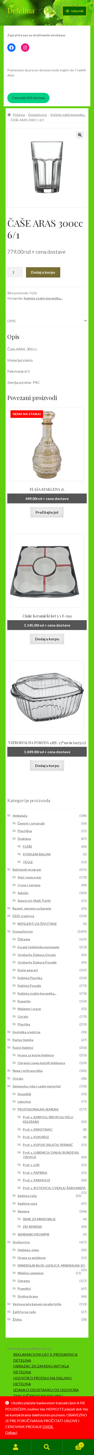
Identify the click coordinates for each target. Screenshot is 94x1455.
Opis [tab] (11, 321)
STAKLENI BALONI (37, 854)
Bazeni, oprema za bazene (32, 908)
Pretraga (47, 1447)
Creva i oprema (29, 885)
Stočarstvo (21, 1242)
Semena (23, 1211)
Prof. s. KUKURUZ (36, 1137)
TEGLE (28, 862)
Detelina (21, 10)
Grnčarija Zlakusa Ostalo (37, 955)
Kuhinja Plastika (30, 978)
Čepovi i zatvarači (31, 823)
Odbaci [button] (11, 1432)
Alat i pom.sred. (29, 877)
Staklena (24, 839)
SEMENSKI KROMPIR (33, 1234)
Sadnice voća (27, 1203)
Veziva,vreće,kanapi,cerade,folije (37, 1304)
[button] (80, 135)
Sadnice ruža (27, 1196)
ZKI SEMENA (32, 1226)
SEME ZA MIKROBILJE (39, 1219)
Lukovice (24, 1101)
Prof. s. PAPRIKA (35, 1173)
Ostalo (23, 1016)
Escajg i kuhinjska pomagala (38, 947)
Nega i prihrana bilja (28, 1071)
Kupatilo (24, 1001)
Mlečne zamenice (31, 1273)
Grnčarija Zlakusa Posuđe (37, 962)
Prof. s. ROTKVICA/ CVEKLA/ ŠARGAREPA (54, 1188)
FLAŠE (27, 846)
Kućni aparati (28, 970)
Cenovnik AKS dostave (28, 98)
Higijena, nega (28, 1250)
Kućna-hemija (23, 1040)
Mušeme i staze (29, 1009)
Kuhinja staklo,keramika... (68, 115)
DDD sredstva (23, 916)
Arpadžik (24, 1094)
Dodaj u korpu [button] (47, 639)
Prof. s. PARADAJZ (36, 1180)
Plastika (24, 1024)
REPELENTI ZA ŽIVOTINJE (37, 924)
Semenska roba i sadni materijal (37, 1086)
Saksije (23, 893)
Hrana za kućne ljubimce (36, 1055)
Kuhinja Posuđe (29, 986)
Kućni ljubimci (23, 1047)
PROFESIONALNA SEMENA (38, 1109)
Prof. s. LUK (31, 1165)
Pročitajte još (47, 512)
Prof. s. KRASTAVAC (38, 1129)
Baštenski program (27, 869)
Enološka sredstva (26, 1032)
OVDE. (48, 1426)
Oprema (24, 1281)
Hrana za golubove (32, 1258)
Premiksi (24, 1288)
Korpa (72, 1443)
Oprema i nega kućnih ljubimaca (41, 1063)
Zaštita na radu (24, 1312)
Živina (17, 1319)
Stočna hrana (28, 1296)
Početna (19, 115)
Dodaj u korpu (43, 272)
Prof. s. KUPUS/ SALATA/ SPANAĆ (48, 1145)
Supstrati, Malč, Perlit (34, 900)
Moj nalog (15, 1447)
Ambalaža (20, 815)
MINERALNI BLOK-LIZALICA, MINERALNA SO (51, 1265)
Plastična (25, 831)
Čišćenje (24, 939)
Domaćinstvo (37, 115)
